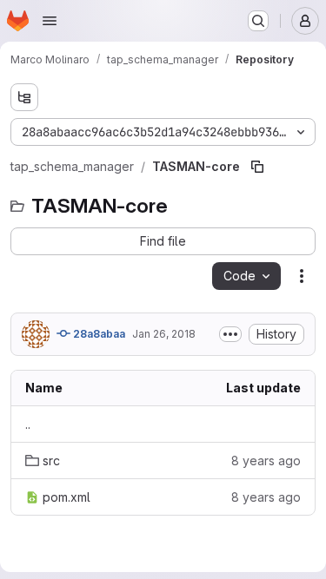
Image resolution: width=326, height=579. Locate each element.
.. (27, 424)
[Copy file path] (257, 167)
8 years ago (266, 460)
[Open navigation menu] (49, 21)
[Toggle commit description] (230, 334)
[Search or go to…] (258, 20)
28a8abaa (97, 333)
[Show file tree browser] (24, 97)
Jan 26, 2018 (164, 333)
